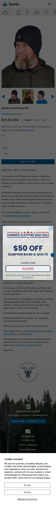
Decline (27, 492)
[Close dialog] (51, 228)
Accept (27, 485)
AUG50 (28, 269)
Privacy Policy (43, 477)
